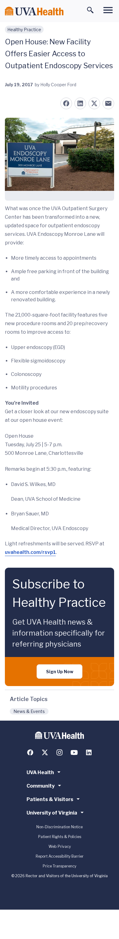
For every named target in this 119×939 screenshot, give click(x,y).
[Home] (34, 11)
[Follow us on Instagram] (59, 752)
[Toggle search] (90, 10)
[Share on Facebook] (66, 103)
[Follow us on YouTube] (74, 752)
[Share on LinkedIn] (80, 103)
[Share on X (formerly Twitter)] (94, 103)
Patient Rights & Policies (59, 836)
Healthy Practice (24, 29)
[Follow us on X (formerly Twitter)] (45, 752)
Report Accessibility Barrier (60, 856)
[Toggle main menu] (108, 10)
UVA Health (40, 772)
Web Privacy (60, 846)
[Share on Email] (108, 103)
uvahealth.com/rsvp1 (30, 552)
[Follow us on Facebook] (30, 752)
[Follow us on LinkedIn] (88, 752)
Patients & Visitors (50, 799)
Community (41, 786)
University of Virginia (52, 813)
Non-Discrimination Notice (59, 827)
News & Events (29, 711)
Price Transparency (59, 866)
